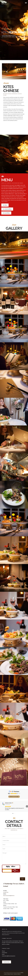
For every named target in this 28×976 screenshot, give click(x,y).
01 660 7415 (5, 892)
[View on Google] (3, 803)
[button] (1, 806)
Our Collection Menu (7, 209)
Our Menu (5, 205)
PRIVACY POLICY (10, 974)
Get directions (7, 961)
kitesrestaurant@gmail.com (8, 895)
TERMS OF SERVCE (17, 974)
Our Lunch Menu (6, 212)
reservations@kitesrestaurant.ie (8, 955)
